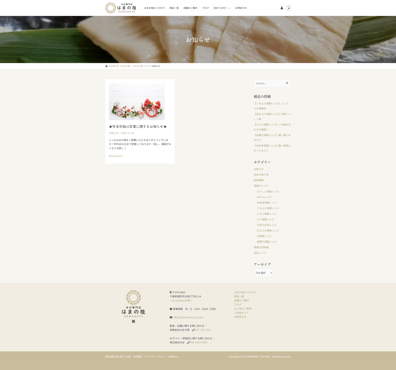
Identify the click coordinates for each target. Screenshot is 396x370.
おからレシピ (264, 197)
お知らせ (114, 133)
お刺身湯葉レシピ (267, 202)
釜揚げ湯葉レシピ (267, 241)
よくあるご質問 (242, 308)
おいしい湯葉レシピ (268, 191)
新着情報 (259, 180)
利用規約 (137, 356)
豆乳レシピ (260, 253)
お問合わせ (240, 317)
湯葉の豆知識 (261, 247)
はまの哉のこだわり (245, 292)
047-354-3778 (203, 330)
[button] (229, 7)
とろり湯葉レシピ (267, 214)
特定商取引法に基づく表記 (118, 356)
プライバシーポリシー (155, 356)
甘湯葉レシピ (264, 236)
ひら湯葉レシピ (265, 219)
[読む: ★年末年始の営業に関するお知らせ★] (137, 101)
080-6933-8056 (198, 342)
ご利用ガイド (241, 313)
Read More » (116, 156)
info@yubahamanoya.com (188, 317)
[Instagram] (133, 321)
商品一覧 (239, 296)
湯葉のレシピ (261, 185)
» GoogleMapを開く (181, 300)
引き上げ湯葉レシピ (268, 230)
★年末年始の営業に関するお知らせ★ (138, 126)
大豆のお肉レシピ (267, 225)
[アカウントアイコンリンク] (281, 8)
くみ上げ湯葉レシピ (268, 208)
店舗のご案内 (241, 300)
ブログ (237, 304)
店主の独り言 (261, 174)
